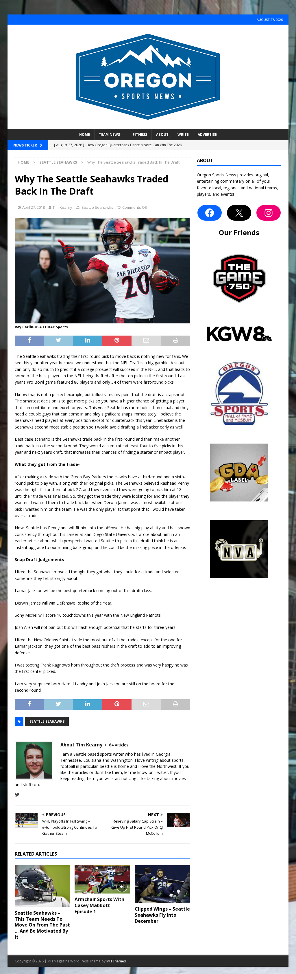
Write (183, 134)
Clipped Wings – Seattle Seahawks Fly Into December (162, 915)
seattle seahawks (46, 721)
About (162, 134)
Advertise (207, 134)
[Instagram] (268, 213)
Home (84, 134)
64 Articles (118, 745)
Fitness (140, 134)
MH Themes (116, 961)
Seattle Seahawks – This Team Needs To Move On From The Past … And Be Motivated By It (42, 925)
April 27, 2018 (33, 207)
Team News (109, 134)
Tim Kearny (62, 207)
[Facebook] (209, 213)
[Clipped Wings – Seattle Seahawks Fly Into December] (162, 884)
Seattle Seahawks (97, 207)
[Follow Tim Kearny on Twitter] (17, 794)
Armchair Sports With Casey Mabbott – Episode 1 (99, 905)
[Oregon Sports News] (148, 125)
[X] (239, 213)
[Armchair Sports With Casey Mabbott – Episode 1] (102, 879)
